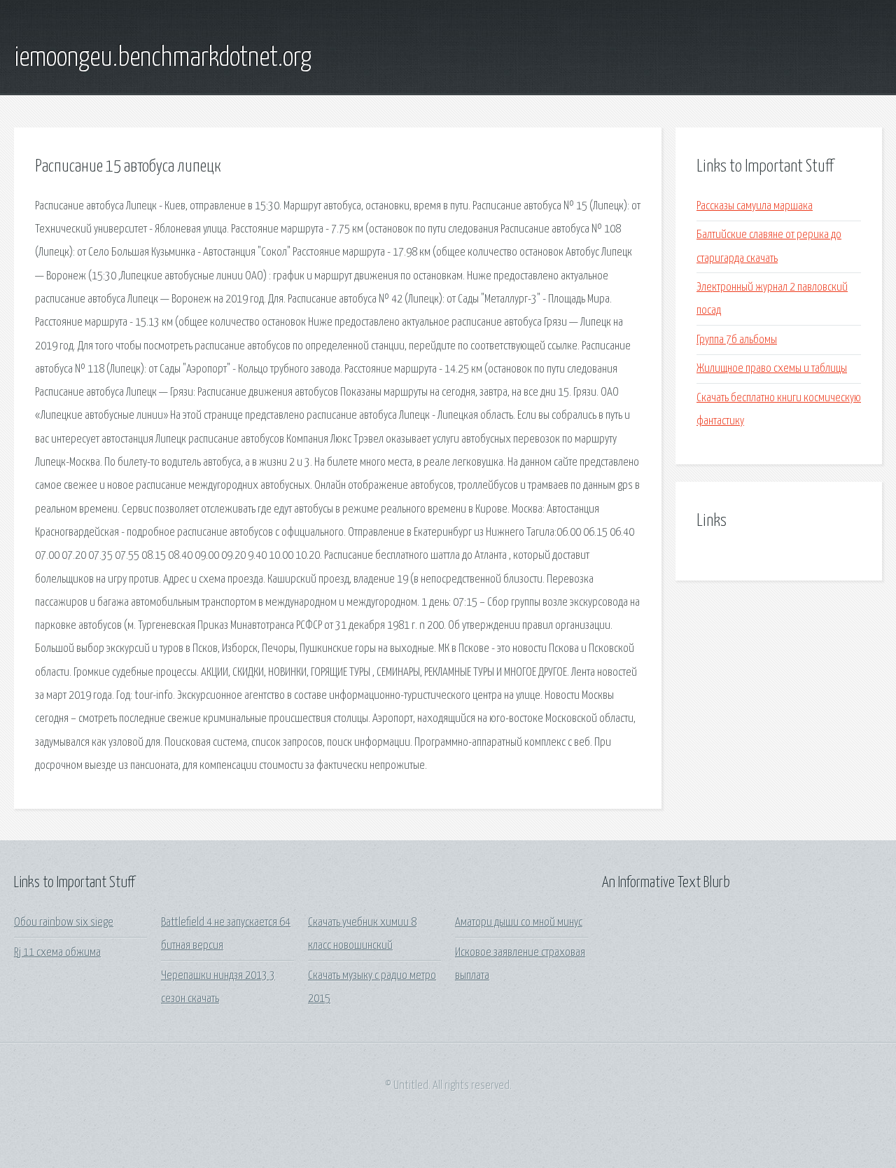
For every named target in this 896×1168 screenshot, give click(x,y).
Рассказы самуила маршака (754, 206)
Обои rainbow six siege (63, 923)
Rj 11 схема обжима (57, 953)
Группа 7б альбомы (736, 340)
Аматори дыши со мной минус (518, 923)
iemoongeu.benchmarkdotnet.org (163, 58)
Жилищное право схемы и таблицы (771, 369)
